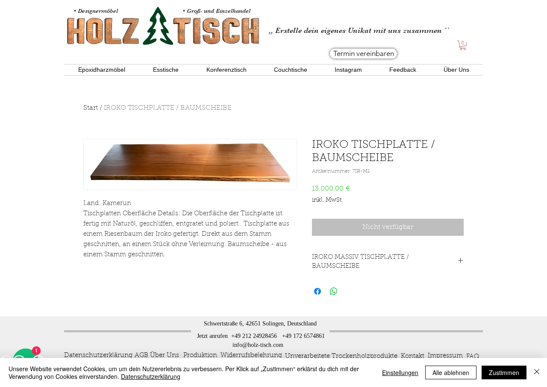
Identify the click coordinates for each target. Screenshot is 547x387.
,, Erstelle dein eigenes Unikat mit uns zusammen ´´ (359, 30)
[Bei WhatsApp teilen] (334, 291)
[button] (462, 45)
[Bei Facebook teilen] (317, 291)
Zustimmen (504, 372)
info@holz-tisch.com (257, 345)
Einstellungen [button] (400, 372)
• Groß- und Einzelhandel (217, 10)
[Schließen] (537, 372)
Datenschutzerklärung (150, 376)
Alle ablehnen (450, 372)
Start (90, 108)
